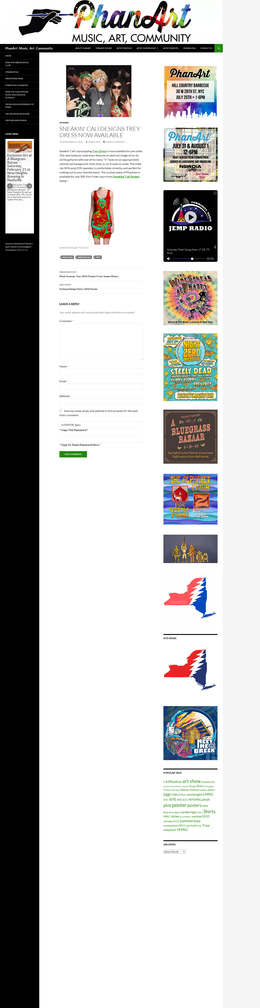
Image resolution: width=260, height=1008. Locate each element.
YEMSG (182, 830)
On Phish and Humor (16, 120)
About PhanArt (83, 48)
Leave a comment (115, 142)
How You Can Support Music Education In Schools (16, 95)
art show (192, 781)
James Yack (94, 142)
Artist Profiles (124, 48)
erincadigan (209, 786)
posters (194, 805)
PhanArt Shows (104, 48)
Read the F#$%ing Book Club (17, 64)
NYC (166, 799)
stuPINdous (186, 817)
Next (29, 186)
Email (63, 381)
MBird (176, 794)
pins (167, 805)
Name (63, 366)
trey (98, 257)
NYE (172, 799)
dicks (200, 786)
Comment (66, 321)
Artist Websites (170, 48)
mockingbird (195, 794)
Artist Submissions (146, 48)
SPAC (166, 816)
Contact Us (206, 48)
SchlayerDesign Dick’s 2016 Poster (78, 286)
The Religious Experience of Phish (19, 105)
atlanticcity (208, 781)
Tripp (206, 825)
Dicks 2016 (67, 257)
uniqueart (169, 830)
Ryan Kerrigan (171, 812)
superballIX (191, 825)
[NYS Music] (190, 671)
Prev (10, 186)
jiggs (167, 794)
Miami (183, 794)
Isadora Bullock (207, 790)
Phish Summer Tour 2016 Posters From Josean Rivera (88, 274)
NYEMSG (195, 799)
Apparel (64, 122)
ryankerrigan (188, 812)
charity (184, 786)
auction (167, 786)
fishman (194, 789)
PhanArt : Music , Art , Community (29, 48)
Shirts (209, 811)
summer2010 (200, 816)
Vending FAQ (189, 48)
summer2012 (171, 821)
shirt (200, 812)
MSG (209, 794)
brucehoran (176, 786)
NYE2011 (182, 799)
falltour (184, 789)
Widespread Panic (14, 78)
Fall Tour (175, 790)
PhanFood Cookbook (16, 85)
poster (179, 805)
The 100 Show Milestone (17, 114)
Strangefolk (12, 72)
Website (64, 396)
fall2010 (167, 790)
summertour (190, 820)
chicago (192, 786)
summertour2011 (174, 825)
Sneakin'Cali (84, 257)
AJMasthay (173, 782)
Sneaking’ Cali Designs (126, 176)
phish (206, 799)
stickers (176, 816)
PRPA (205, 806)
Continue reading (18, 211)
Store (8, 56)
